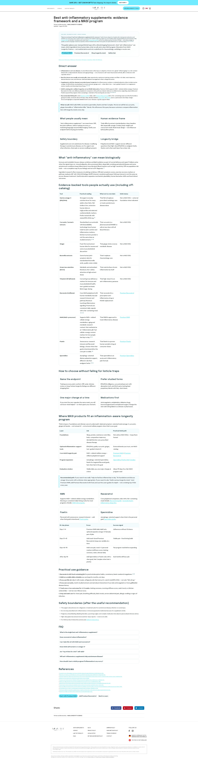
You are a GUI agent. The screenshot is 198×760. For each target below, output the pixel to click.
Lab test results (78, 733)
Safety (94, 59)
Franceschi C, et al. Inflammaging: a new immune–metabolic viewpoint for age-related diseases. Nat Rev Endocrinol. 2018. (81, 673)
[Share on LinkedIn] (139, 708)
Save (129, 707)
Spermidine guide (110, 519)
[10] (113, 92)
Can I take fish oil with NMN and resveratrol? (75, 642)
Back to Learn (103, 696)
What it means (67, 59)
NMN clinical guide (78, 503)
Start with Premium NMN (68, 696)
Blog (89, 727)
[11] (115, 92)
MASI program (84, 59)
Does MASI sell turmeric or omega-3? (72, 647)
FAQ (96, 59)
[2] (128, 41)
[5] (131, 41)
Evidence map (72, 59)
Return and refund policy (95, 736)
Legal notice (91, 733)
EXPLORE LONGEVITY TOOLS (131, 8)
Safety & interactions (92, 619)
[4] (89, 85)
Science (75, 730)
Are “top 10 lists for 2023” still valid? (72, 651)
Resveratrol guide (116, 501)
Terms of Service (111, 733)
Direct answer (61, 59)
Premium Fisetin (125, 341)
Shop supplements (78, 727)
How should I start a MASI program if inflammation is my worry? (81, 661)
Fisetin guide (84, 519)
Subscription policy (112, 730)
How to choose (78, 59)
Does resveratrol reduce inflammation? (73, 637)
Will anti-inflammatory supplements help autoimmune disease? (81, 656)
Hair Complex (131, 460)
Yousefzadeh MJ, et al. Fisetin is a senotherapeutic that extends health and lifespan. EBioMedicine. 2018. (79, 688)
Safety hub (112, 53)
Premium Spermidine (127, 355)
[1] (127, 41)
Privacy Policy (92, 730)
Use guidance (89, 59)
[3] (130, 41)
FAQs (74, 736)
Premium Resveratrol (93, 40)
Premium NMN (64, 40)
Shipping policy (111, 727)
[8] (112, 92)
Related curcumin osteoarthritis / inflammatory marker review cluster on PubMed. (74, 678)
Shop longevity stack (98, 53)
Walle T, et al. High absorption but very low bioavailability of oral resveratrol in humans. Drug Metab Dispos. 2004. (80, 681)
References (100, 59)
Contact (109, 736)
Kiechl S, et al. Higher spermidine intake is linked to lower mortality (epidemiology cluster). (76, 691)
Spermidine (101, 97)
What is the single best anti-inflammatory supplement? (78, 632)
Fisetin (109, 97)
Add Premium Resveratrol (87, 696)
